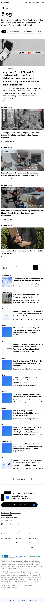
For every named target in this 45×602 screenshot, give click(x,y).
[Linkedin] (2, 524)
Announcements (8, 101)
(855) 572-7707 (6, 520)
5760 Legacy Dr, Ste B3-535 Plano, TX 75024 (11, 514)
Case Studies (5, 257)
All (4, 31)
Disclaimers (28, 585)
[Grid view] (35, 267)
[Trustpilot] (32, 556)
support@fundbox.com (9, 517)
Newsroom (20, 543)
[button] (19, 504)
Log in (24, 2)
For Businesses (28, 31)
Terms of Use (5, 585)
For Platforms (14, 31)
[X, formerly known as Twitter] (19, 524)
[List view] (40, 267)
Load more (21, 479)
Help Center (33, 538)
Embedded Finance (8, 141)
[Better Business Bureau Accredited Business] (4, 556)
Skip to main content (9, 3)
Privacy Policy (17, 585)
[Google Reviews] (19, 556)
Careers (19, 538)
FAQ (30, 534)
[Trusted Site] (12, 556)
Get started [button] (33, 2)
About (18, 534)
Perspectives (6, 275)
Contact (31, 547)
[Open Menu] (43, 2)
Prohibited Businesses (9, 587)
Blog (30, 543)
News (39, 31)
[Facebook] (10, 524)
